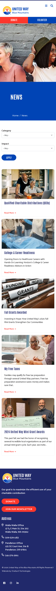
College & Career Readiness (19, 252)
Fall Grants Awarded (15, 312)
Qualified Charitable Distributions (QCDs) (27, 203)
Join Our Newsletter (19, 509)
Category (6, 130)
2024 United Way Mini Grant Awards (24, 432)
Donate (14, 19)
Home (15, 115)
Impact (5, 143)
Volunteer (42, 19)
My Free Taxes (12, 368)
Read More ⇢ (10, 212)
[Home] (28, 0)
